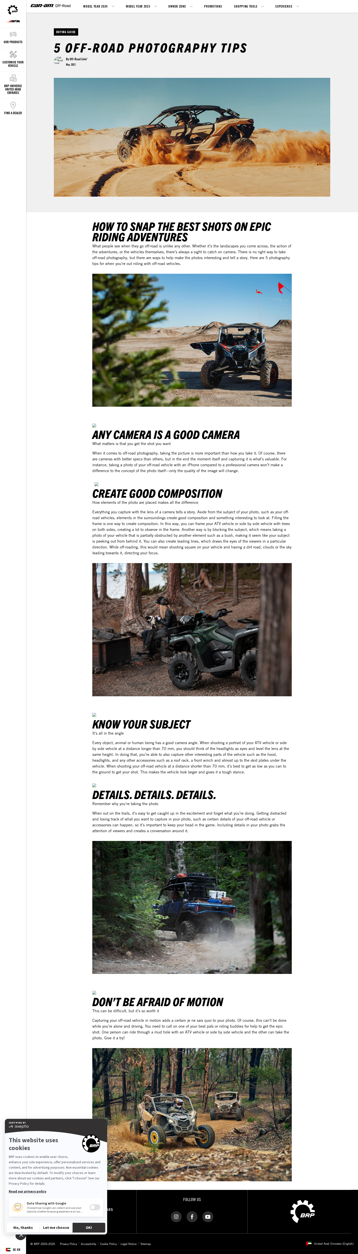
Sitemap (146, 1244)
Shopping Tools (245, 6)
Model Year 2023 (138, 6)
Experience (283, 6)
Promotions (213, 6)
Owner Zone (177, 6)
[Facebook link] (192, 1216)
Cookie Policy (108, 1244)
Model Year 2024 (95, 6)
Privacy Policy (68, 1244)
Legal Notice (129, 1244)
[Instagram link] (176, 1216)
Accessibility (88, 1244)
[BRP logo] (303, 1211)
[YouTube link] (207, 1216)
